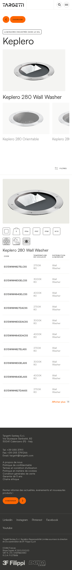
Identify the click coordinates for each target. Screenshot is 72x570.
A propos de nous (12, 462)
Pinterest (37, 519)
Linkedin (7, 519)
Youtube (7, 528)
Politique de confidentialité (17, 465)
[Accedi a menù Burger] (66, 5)
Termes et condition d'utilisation (20, 467)
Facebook (52, 519)
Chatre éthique (11, 479)
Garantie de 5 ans (12, 476)
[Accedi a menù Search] (59, 4)
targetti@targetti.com (21, 455)
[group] (26, 122)
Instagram (22, 519)
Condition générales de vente (19, 473)
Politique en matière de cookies (20, 470)
